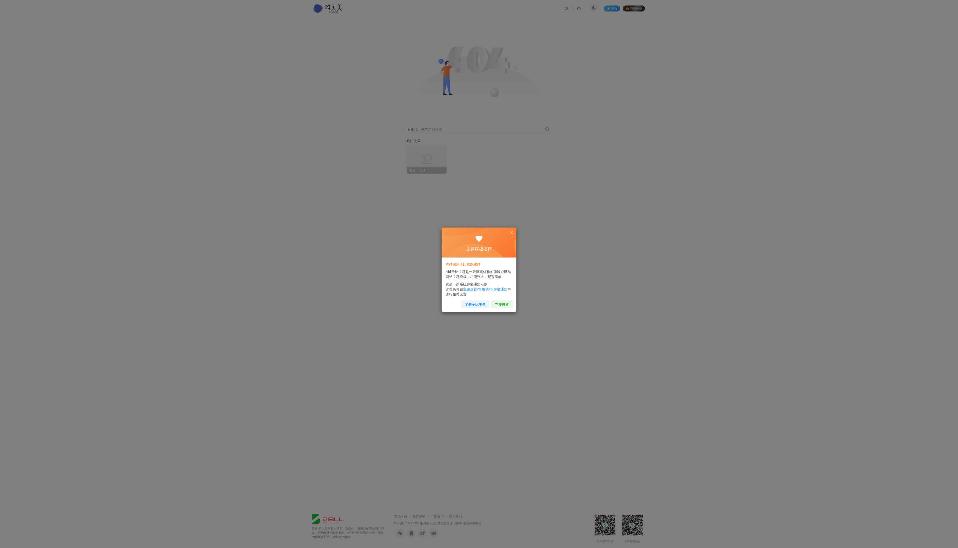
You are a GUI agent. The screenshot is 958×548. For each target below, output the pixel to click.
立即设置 (502, 304)
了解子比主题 (475, 304)
